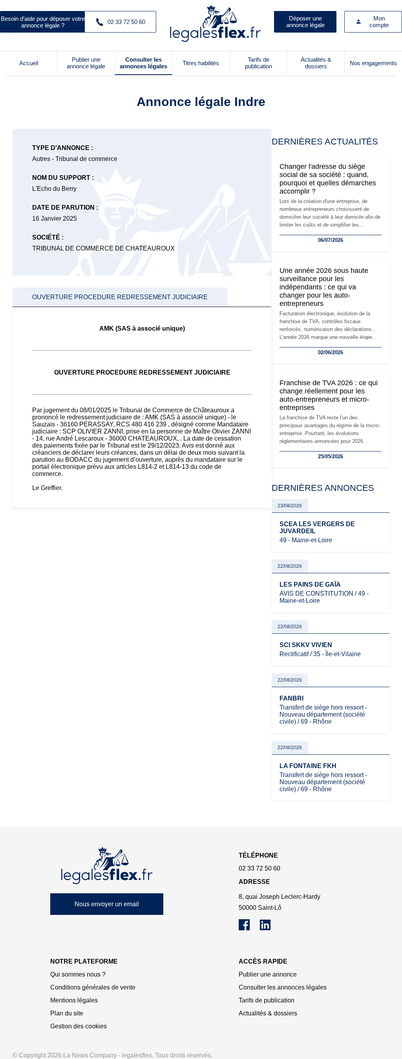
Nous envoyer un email (107, 904)
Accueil (28, 63)
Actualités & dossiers (316, 63)
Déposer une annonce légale (305, 21)
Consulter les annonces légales (143, 63)
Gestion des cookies (78, 1026)
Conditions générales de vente (92, 987)
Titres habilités (201, 63)
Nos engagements (373, 63)
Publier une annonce (268, 974)
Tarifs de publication (258, 63)
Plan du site (66, 1013)
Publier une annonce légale (86, 63)
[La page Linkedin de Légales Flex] (269, 928)
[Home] (106, 865)
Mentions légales (74, 1000)
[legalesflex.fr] (215, 21)
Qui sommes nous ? (78, 974)
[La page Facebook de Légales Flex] (249, 928)
